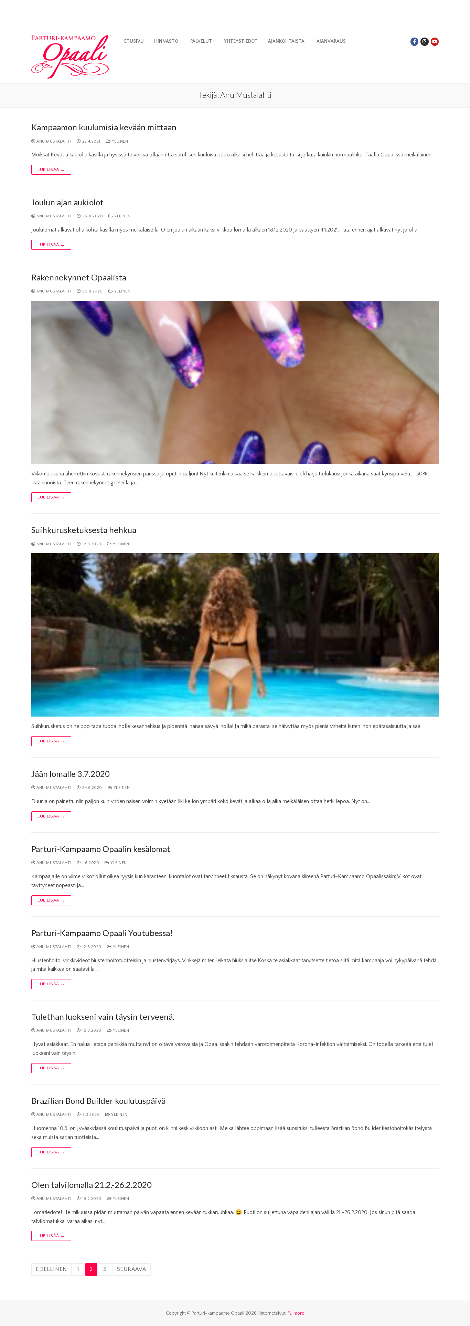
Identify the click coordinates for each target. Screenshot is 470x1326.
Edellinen (51, 1269)
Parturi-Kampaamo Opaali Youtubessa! (102, 933)
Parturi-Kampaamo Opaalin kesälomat (100, 849)
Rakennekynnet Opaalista (78, 277)
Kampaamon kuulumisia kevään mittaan (104, 127)
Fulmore (296, 1313)
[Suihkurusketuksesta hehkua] (235, 635)
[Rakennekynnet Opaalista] (235, 382)
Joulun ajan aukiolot (67, 202)
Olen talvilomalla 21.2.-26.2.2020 (91, 1185)
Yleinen (119, 141)
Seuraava (131, 1269)
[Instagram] (424, 41)
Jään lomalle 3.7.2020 (70, 774)
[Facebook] (414, 41)
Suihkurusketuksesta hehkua (83, 530)
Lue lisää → (51, 169)
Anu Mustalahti (53, 141)
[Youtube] (435, 41)
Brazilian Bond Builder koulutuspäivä (98, 1101)
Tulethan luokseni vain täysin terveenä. (102, 1016)
